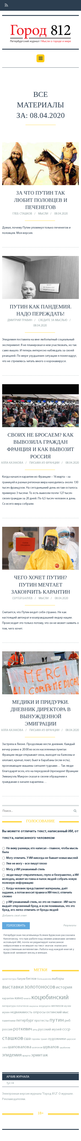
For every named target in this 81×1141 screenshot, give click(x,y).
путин (56, 1020)
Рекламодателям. (14, 1099)
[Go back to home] (40, 31)
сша (27, 1039)
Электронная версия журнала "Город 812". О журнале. (37, 1093)
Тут (8, 1083)
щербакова (65, 1048)
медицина (45, 1006)
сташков (12, 1038)
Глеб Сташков (22, 213)
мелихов (57, 1006)
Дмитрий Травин (19, 320)
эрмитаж (39, 1055)
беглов (31, 979)
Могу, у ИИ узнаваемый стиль (25, 869)
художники (57, 1039)
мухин (6, 1012)
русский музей (50, 1029)
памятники (9, 1020)
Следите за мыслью (52, 320)
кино (19, 998)
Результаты (69, 925)
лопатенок (22, 1006)
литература (9, 1006)
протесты (41, 1020)
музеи (67, 1006)
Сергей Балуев (22, 598)
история (64, 987)
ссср (66, 1029)
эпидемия (12, 1055)
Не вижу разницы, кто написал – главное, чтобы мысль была (40, 850)
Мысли (43, 213)
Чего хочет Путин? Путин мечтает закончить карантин (40, 585)
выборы (58, 979)
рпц (35, 1029)
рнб (67, 1020)
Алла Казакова (12, 463)
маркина (33, 1006)
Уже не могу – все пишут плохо (26, 863)
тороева (35, 1039)
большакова (44, 979)
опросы (39, 1012)
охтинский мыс (57, 1012)
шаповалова (19, 1047)
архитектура (9, 979)
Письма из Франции (44, 463)
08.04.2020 (61, 213)
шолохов (37, 1047)
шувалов (51, 1047)
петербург (25, 1020)
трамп (44, 1039)
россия (7, 1029)
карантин (8, 998)
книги (27, 998)
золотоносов (39, 987)
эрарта (26, 1055)
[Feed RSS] (5, 5)
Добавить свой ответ (14, 915)
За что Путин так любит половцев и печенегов (40, 200)
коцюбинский (50, 998)
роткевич (22, 1029)
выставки (13, 987)
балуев (21, 979)
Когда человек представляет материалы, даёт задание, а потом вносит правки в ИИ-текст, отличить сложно (37, 892)
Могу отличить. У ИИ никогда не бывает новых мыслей (42, 858)
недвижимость (21, 1012)
